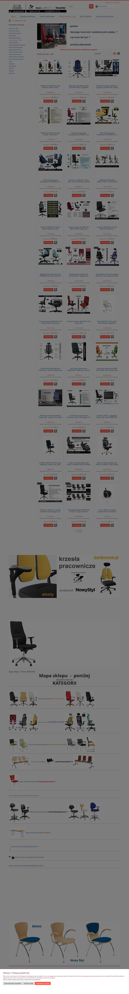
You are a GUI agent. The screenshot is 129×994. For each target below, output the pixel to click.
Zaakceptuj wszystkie (42, 983)
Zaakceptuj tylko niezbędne (12, 983)
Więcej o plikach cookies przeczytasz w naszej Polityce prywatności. (21, 979)
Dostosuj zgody (28, 983)
